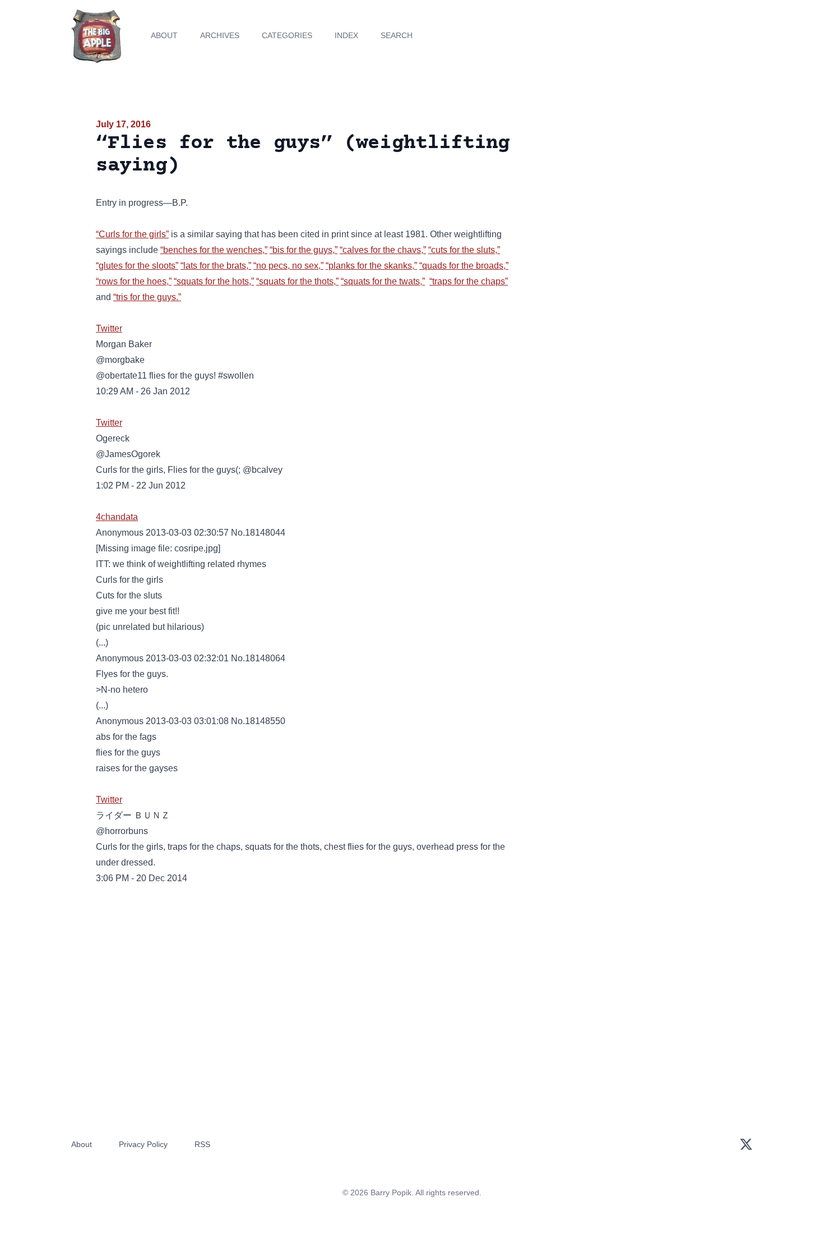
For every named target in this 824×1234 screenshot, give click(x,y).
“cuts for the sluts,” (464, 250)
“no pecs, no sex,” (288, 265)
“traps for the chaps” (468, 281)
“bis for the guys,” (303, 250)
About (164, 35)
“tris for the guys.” (147, 297)
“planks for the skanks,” (371, 265)
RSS (202, 1144)
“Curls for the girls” (132, 234)
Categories (287, 35)
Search (397, 35)
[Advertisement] (627, 204)
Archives (219, 35)
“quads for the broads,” (463, 265)
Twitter (109, 328)
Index (346, 35)
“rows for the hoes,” (134, 281)
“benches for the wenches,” (213, 250)
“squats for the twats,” (383, 281)
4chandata (117, 517)
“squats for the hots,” (214, 281)
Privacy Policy (143, 1144)
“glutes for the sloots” (137, 265)
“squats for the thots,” (297, 281)
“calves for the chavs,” (383, 250)
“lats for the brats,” (215, 265)
